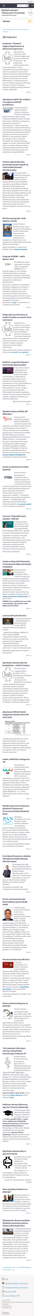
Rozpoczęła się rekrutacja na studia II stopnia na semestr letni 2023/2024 (17, 317)
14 (8, 1270)
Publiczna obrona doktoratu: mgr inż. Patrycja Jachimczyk (15, 1106)
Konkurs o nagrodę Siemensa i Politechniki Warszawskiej (16, 363)
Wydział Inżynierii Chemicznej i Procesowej (15, 29)
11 (3, 1270)
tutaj (14, 302)
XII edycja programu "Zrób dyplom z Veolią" (14, 219)
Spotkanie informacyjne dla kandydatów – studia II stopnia (16, 664)
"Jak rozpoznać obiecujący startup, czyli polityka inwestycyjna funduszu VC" (15, 1051)
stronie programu (21, 249)
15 (10, 1270)
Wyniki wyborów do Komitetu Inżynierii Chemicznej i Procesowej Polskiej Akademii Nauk (16, 810)
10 (22, 1267)
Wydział (6, 21)
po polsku (15, 352)
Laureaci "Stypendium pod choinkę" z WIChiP (14, 517)
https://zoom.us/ (16, 1095)
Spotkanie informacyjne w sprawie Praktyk (14, 1152)
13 (6, 1270)
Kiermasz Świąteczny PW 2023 (16, 959)
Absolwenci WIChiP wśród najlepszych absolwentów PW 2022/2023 (16, 715)
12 (5, 1270)
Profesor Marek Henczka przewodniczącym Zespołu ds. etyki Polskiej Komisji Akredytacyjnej (16, 166)
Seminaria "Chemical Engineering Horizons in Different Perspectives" (13, 46)
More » (28, 92)
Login (30, 2)
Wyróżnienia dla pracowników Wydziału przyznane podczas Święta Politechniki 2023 (16, 1223)
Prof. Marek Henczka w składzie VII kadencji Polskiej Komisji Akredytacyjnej (17, 859)
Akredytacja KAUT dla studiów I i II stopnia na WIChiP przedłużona (17, 102)
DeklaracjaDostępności (6, 1313)
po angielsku (24, 352)
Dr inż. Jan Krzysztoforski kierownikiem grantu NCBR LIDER (15, 902)
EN (32, 6)
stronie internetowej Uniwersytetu (15, 596)
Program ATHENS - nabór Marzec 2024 (14, 257)
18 (13, 1270)
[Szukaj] (27, 5)
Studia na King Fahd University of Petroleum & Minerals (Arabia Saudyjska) (17, 564)
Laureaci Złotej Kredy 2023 (14, 615)
